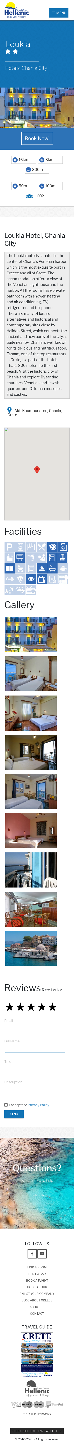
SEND (14, 1114)
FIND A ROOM (37, 1267)
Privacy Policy (38, 1105)
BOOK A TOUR (37, 1287)
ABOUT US (37, 1307)
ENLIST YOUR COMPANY (37, 1294)
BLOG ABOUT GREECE (37, 1300)
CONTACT (37, 1313)
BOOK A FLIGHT (37, 1280)
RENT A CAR (37, 1274)
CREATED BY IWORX (37, 1414)
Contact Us (37, 1195)
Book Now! (37, 138)
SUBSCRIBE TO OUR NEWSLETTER (37, 1431)
